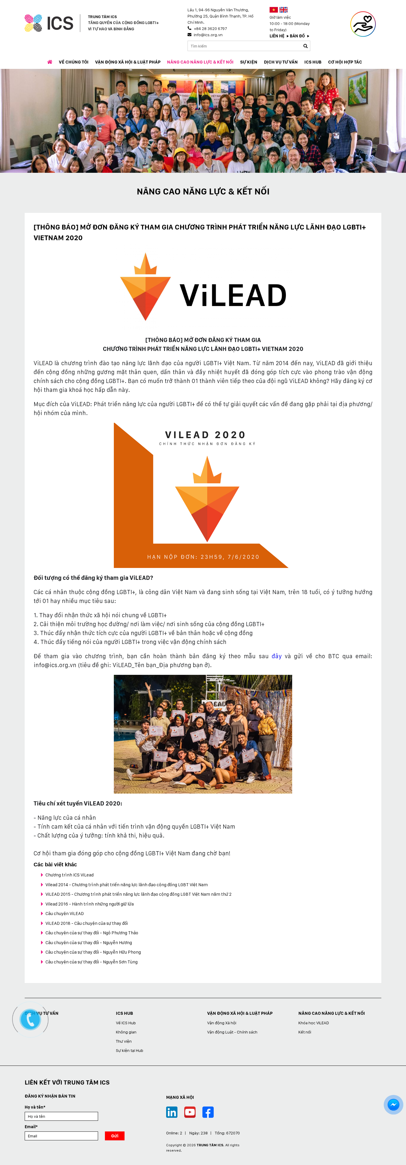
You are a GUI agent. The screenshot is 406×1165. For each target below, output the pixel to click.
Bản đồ (297, 36)
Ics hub (313, 62)
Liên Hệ (277, 36)
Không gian (126, 1032)
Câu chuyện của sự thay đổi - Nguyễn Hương (88, 942)
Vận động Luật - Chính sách (232, 1032)
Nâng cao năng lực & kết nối (200, 62)
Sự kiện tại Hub (129, 1050)
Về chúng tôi (74, 62)
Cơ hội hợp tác (345, 62)
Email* (31, 1126)
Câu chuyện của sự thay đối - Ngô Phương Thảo (91, 933)
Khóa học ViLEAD (313, 1022)
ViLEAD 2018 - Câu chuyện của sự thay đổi (86, 923)
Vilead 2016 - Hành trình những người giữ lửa (89, 904)
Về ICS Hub (126, 1022)
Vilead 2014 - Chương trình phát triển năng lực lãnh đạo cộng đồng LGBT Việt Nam (126, 884)
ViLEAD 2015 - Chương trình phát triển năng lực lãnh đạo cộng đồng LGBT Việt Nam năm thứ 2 (138, 894)
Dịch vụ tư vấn (281, 62)
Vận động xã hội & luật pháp (127, 62)
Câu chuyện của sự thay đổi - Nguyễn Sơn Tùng (91, 962)
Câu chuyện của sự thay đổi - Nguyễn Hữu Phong (93, 952)
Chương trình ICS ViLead (69, 875)
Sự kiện (248, 62)
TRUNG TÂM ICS (210, 1145)
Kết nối (304, 1032)
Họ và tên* (35, 1107)
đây (277, 656)
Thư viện (124, 1041)
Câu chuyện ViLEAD (64, 913)
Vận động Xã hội (221, 1022)
